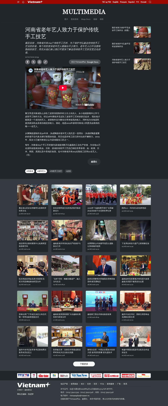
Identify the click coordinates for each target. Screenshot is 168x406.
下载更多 (84, 364)
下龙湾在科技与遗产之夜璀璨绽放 (135, 243)
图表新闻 (74, 19)
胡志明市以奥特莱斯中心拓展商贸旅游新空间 (32, 244)
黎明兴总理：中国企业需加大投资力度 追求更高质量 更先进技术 (101, 351)
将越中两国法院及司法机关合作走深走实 (135, 351)
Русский (143, 2)
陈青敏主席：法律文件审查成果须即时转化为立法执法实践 (67, 351)
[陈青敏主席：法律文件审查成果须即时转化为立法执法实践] (66, 336)
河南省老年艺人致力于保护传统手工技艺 (121, 61)
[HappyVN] (143, 375)
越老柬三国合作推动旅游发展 (99, 314)
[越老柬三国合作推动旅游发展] (101, 301)
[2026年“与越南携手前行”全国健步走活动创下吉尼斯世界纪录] (101, 194)
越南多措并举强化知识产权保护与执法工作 (67, 244)
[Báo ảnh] (128, 375)
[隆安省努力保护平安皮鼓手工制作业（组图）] (142, 32)
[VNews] (33, 375)
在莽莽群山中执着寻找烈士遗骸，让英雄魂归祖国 (101, 244)
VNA (102, 384)
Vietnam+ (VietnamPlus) (35, 2)
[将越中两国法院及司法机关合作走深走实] (135, 336)
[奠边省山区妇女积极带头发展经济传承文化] (32, 194)
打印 (39, 62)
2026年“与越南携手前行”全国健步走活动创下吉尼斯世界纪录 (100, 209)
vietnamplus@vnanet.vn (79, 395)
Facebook (27, 62)
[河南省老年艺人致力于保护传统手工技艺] (142, 64)
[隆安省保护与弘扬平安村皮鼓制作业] (142, 48)
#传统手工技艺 (56, 171)
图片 (66, 19)
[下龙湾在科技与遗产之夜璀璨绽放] (135, 230)
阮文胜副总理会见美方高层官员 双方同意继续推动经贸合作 (31, 280)
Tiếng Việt (106, 2)
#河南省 (30, 171)
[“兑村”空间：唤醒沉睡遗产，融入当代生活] (66, 265)
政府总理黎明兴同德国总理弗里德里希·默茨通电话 (101, 280)
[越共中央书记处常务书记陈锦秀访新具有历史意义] (32, 336)
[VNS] (79, 375)
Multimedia (84, 11)
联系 (125, 384)
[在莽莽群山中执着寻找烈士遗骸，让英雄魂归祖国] (101, 230)
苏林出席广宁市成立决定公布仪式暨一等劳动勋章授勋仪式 (32, 315)
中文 (137, 2)
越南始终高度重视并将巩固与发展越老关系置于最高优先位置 (135, 280)
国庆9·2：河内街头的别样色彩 (134, 208)
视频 (95, 19)
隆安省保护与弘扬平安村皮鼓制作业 (121, 45)
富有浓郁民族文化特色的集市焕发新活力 (67, 209)
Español (131, 2)
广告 (119, 384)
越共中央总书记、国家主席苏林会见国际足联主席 (135, 315)
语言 (95, 384)
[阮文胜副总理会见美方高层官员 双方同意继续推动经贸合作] (32, 265)
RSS (82, 384)
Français (123, 2)
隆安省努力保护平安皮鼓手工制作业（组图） (121, 29)
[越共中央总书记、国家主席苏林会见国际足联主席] (135, 301)
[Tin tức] (43, 375)
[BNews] (54, 375)
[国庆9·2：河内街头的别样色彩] (135, 194)
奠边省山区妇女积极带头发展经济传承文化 (32, 209)
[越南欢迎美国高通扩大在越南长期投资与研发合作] (66, 301)
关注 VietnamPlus (78, 62)
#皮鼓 (68, 171)
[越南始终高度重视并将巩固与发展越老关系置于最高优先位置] (135, 265)
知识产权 (64, 384)
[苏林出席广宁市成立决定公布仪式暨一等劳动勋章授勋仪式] (32, 301)
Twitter (33, 62)
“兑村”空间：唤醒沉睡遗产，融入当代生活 (66, 280)
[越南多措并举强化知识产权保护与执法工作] (66, 230)
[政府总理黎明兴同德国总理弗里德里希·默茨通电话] (101, 265)
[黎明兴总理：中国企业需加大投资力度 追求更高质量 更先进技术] (101, 336)
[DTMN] (111, 375)
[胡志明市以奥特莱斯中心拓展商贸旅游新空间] (32, 230)
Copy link (45, 62)
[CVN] (95, 375)
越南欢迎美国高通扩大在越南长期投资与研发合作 (67, 315)
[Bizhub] (64, 375)
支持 (89, 384)
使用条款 (74, 384)
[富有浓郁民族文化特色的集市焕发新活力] (66, 194)
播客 (102, 19)
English (115, 2)
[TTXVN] (23, 375)
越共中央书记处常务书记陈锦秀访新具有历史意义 (32, 351)
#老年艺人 (41, 171)
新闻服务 (110, 384)
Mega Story (86, 19)
